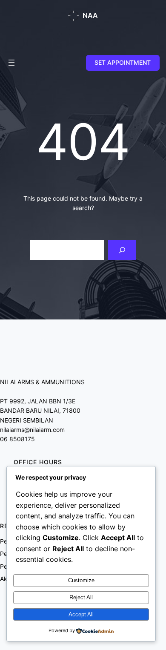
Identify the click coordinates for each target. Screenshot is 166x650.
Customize (81, 580)
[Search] (122, 250)
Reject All (81, 597)
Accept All (81, 614)
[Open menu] (11, 63)
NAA (90, 15)
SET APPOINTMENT (122, 62)
